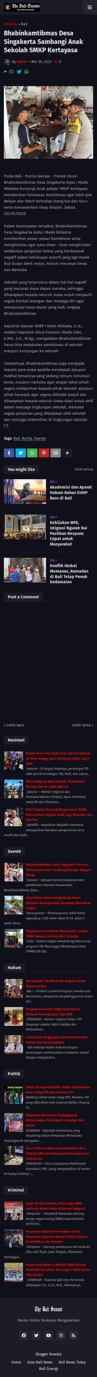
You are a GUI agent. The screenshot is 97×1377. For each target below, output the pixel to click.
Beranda (11, 24)
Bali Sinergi (48, 1369)
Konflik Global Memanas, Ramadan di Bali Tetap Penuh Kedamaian (69, 573)
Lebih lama (81, 725)
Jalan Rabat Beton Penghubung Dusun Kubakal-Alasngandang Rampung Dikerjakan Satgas (58, 903)
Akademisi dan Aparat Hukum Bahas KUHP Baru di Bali (71, 493)
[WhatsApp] (27, 71)
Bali (24, 24)
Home (16, 1362)
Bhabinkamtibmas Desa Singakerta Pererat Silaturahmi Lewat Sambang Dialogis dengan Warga (58, 870)
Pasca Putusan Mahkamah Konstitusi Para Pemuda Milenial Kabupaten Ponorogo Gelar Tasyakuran (58, 1153)
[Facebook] (11, 71)
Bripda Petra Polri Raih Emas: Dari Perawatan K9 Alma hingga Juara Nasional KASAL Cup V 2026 (58, 758)
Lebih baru (15, 725)
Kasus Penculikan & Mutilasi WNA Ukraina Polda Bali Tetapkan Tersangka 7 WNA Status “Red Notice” (58, 1270)
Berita (27, 439)
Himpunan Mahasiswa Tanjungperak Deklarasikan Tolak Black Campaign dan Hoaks (55, 1120)
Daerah (40, 439)
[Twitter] (19, 71)
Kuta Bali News (40, 1362)
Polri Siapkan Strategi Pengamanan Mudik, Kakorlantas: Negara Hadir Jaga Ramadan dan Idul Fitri (59, 815)
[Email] (55, 453)
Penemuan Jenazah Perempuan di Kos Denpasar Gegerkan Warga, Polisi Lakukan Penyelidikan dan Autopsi (56, 1237)
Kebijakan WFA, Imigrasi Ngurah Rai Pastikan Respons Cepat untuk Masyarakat (68, 533)
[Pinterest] (44, 453)
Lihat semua (83, 469)
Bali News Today (72, 1362)
